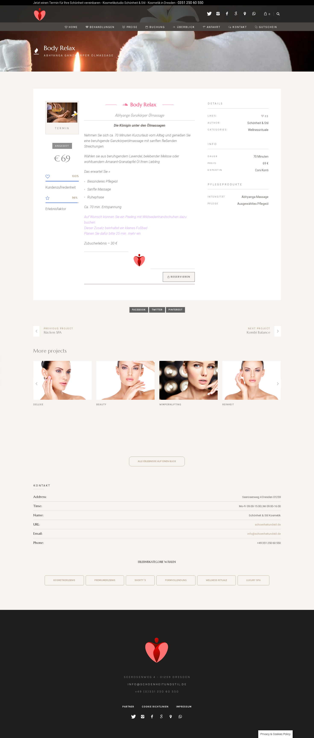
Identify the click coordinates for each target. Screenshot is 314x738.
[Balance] (251, 380)
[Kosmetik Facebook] (227, 14)
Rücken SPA (53, 332)
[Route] (245, 14)
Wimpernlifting (107, 404)
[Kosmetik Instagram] (218, 14)
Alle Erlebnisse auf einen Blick (157, 461)
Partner (128, 706)
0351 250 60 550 (190, 3)
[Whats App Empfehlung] (254, 14)
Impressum (184, 706)
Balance (228, 404)
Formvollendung (176, 580)
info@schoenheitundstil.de (264, 533)
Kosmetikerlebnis (64, 580)
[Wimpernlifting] (125, 380)
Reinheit (165, 404)
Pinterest (175, 309)
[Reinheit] (188, 380)
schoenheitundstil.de (268, 524)
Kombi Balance (258, 332)
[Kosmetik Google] (236, 14)
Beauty (38, 404)
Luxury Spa (253, 580)
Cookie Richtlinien (155, 706)
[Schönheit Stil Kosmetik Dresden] (157, 649)
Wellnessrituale (258, 130)
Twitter (157, 309)
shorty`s (140, 580)
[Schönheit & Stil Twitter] (209, 14)
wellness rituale (216, 580)
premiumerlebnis (104, 580)
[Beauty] (62, 380)
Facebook (139, 309)
